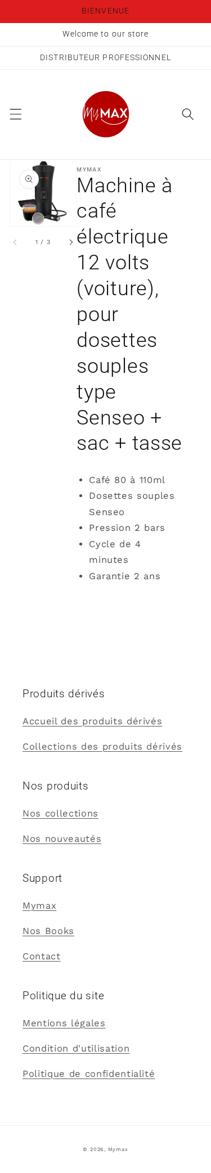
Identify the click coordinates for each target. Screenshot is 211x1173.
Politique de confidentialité (89, 1073)
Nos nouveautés (62, 838)
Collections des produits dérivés (102, 746)
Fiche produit (109, 601)
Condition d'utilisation (76, 1048)
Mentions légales (64, 1023)
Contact (42, 956)
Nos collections (60, 813)
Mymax (39, 905)
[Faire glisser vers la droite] (70, 242)
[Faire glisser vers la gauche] (15, 242)
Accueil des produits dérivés (92, 721)
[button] (15, 114)
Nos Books (48, 931)
